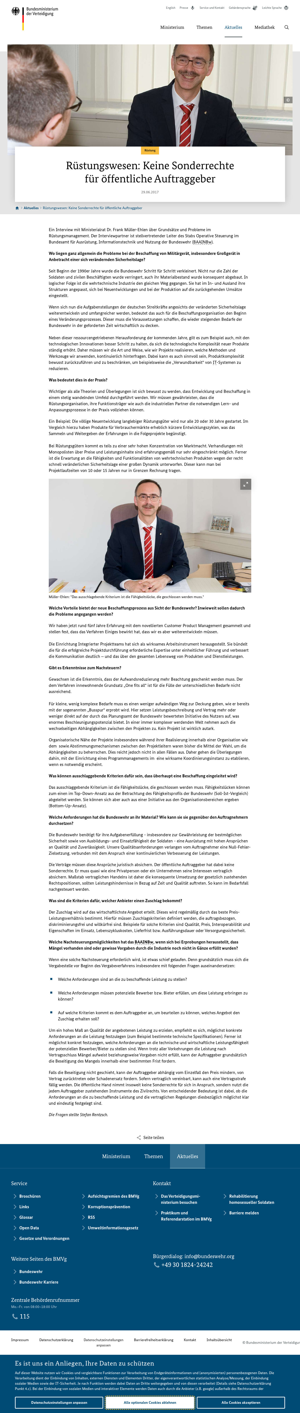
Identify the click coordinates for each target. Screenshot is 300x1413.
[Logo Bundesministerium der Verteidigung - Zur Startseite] (35, 18)
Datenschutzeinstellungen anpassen (103, 1342)
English (170, 8)
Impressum (20, 1340)
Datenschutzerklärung (56, 1340)
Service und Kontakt (212, 8)
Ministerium (116, 1156)
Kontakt (190, 1340)
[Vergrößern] (245, 484)
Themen (153, 1156)
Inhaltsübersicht (219, 1340)
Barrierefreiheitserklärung (153, 1340)
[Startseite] (17, 208)
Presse (184, 8)
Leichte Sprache (272, 8)
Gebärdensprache (240, 8)
